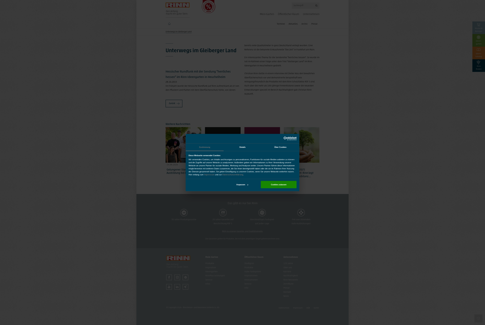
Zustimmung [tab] (204, 147)
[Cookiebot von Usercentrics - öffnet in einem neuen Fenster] (285, 138)
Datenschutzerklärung (232, 174)
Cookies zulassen (278, 184)
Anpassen (240, 184)
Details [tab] (242, 147)
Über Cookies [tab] (280, 147)
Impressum (209, 174)
